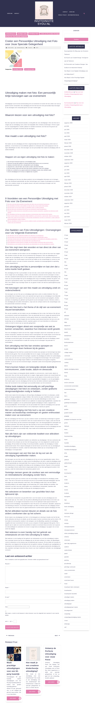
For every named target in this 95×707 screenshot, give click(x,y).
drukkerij (66, 379)
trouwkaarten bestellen (70, 593)
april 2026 (67, 136)
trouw (65, 583)
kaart (65, 466)
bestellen (66, 339)
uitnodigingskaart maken (71, 607)
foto (65, 392)
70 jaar (66, 295)
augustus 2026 (68, 122)
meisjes (66, 523)
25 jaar (66, 252)
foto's (65, 396)
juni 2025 (66, 169)
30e (65, 262)
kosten (66, 489)
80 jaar (66, 305)
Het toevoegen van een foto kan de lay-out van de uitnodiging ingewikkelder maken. (28, 237)
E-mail (7, 597)
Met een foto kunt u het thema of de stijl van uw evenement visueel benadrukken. (27, 209)
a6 (65, 312)
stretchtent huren (69, 580)
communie (67, 355)
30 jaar (66, 258)
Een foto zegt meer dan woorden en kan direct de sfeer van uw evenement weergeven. (29, 204)
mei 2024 (66, 213)
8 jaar (65, 302)
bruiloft (66, 349)
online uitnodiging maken (71, 533)
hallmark (66, 426)
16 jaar (66, 241)
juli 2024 (66, 206)
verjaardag (67, 613)
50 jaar (66, 278)
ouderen (66, 546)
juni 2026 (66, 129)
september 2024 (68, 200)
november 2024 (68, 193)
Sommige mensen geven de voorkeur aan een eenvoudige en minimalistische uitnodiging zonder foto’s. (32, 239)
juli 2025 (66, 166)
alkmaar (66, 319)
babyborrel (67, 325)
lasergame (67, 496)
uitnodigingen (68, 603)
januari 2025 (67, 186)
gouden (66, 409)
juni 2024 (66, 210)
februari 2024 (68, 223)
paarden (66, 556)
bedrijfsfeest (67, 335)
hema (65, 429)
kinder (66, 479)
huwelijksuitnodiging (69, 446)
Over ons (9, 13)
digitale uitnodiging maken (71, 369)
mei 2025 (66, 173)
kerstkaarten (67, 473)
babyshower (67, 329)
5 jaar (65, 275)
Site (6, 607)
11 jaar (66, 238)
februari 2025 (68, 183)
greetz (66, 422)
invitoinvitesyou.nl (44, 22)
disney (66, 372)
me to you (67, 516)
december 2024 (68, 189)
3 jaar (65, 255)
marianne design (68, 513)
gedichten (67, 399)
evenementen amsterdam (71, 386)
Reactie (7, 563)
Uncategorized (68, 610)
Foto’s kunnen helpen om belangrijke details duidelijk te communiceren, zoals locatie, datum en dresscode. (33, 215)
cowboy (66, 362)
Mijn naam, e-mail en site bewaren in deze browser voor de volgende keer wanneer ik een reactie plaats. (32, 614)
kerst (65, 469)
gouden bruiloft (68, 412)
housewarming (68, 436)
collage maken (68, 352)
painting (66, 560)
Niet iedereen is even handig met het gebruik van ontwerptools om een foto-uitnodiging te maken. (31, 244)
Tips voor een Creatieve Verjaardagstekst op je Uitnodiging (73, 94)
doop (65, 376)
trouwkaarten (68, 590)
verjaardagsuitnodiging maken (72, 617)
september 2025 (68, 159)
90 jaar (66, 308)
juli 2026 (66, 126)
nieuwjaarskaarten (69, 526)
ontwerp (66, 536)
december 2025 (68, 149)
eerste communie (69, 382)
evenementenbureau (70, 389)
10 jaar (66, 235)
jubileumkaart (68, 463)
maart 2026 (67, 139)
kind (65, 476)
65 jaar (66, 288)
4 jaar (65, 265)
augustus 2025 (68, 163)
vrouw (66, 620)
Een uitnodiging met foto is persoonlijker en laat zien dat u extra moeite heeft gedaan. (28, 205)
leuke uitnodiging (69, 506)
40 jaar (66, 268)
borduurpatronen (68, 342)
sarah (65, 573)
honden (66, 432)
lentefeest (67, 503)
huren (65, 439)
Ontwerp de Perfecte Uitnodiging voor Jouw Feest (50, 654)
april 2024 (67, 216)
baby (65, 322)
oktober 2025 (68, 156)
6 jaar (65, 282)
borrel (66, 345)
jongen (66, 456)
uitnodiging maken (34, 33)
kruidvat (66, 493)
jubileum (66, 459)
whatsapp (67, 623)
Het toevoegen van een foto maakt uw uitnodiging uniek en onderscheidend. (26, 207)
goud (65, 406)
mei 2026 (66, 133)
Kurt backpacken (69, 103)
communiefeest (68, 359)
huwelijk (66, 443)
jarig (65, 453)
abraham (66, 315)
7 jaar (65, 292)
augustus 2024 (68, 203)
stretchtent (67, 577)
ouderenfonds (68, 550)
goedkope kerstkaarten (70, 402)
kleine (66, 486)
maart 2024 (67, 220)
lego (65, 499)
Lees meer (14, 699)
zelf (65, 627)
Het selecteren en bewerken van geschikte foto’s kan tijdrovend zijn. (24, 240)
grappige (66, 416)
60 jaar (66, 285)
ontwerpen (67, 540)
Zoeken (76, 30)
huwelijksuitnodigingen (70, 449)
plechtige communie (69, 567)
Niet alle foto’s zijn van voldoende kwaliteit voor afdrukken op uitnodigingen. (26, 235)
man (65, 510)
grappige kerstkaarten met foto (72, 419)
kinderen (66, 483)
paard (65, 553)
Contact (16, 13)
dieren (66, 365)
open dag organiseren (70, 543)
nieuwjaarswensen (69, 530)
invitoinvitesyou (20, 47)
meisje (66, 520)
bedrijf (66, 332)
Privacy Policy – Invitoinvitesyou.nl (68, 15)
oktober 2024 (68, 196)
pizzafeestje (67, 563)
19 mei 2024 (10, 47)
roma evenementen (69, 570)
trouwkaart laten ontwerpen (71, 587)
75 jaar (66, 298)
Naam (7, 587)
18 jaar (66, 245)
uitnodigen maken (22, 33)
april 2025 (67, 176)
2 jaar (65, 248)
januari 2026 (67, 146)
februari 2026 (68, 143)
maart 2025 (67, 179)
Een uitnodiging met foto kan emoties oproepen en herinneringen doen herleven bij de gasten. (30, 214)
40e (65, 272)
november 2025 (68, 153)
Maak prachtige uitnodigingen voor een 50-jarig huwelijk (13, 668)
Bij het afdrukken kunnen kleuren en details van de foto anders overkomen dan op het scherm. (30, 242)
